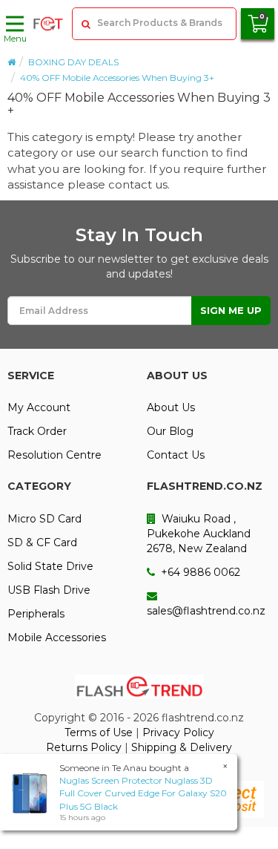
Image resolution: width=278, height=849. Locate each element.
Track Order (37, 431)
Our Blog (170, 431)
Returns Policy (84, 747)
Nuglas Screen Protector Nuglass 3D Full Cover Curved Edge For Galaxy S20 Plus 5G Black (143, 793)
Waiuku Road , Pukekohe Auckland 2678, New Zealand (199, 533)
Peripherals (35, 613)
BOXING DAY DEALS (73, 62)
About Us (171, 407)
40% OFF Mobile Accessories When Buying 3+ (117, 77)
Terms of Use (98, 732)
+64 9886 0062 (199, 572)
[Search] (85, 23)
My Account (38, 407)
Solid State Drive (50, 566)
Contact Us (176, 455)
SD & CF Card (42, 542)
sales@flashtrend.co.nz (206, 610)
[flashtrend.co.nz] (48, 23)
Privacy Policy (178, 732)
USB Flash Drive (48, 590)
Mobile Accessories (56, 637)
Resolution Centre (54, 455)
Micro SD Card (44, 518)
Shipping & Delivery (181, 747)
